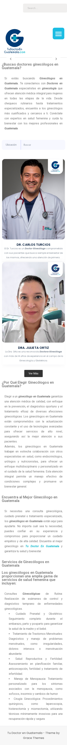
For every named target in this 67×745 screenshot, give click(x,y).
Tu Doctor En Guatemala (42, 546)
